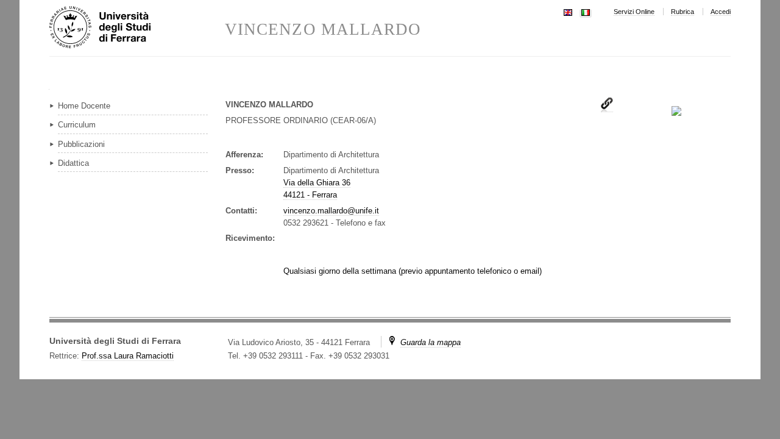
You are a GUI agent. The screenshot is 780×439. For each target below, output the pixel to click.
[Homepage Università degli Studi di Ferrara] (137, 28)
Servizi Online (634, 11)
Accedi (721, 11)
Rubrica (682, 11)
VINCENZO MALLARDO (323, 29)
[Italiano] (585, 11)
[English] (568, 11)
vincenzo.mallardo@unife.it (331, 210)
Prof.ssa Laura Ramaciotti (128, 355)
